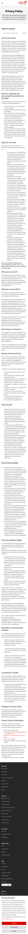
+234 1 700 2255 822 (13, 735)
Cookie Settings (14, 927)
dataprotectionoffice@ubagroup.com (10, 619)
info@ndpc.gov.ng (6, 756)
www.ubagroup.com (11, 717)
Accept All (14, 923)
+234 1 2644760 (11, 739)
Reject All (14, 931)
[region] (14, 915)
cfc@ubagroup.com (7, 620)
